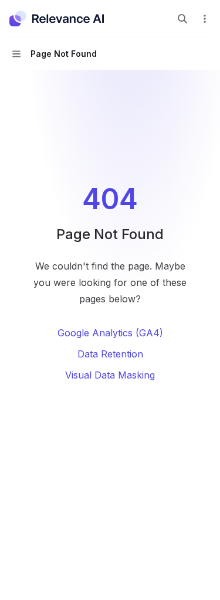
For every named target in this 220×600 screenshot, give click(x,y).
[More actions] (205, 19)
